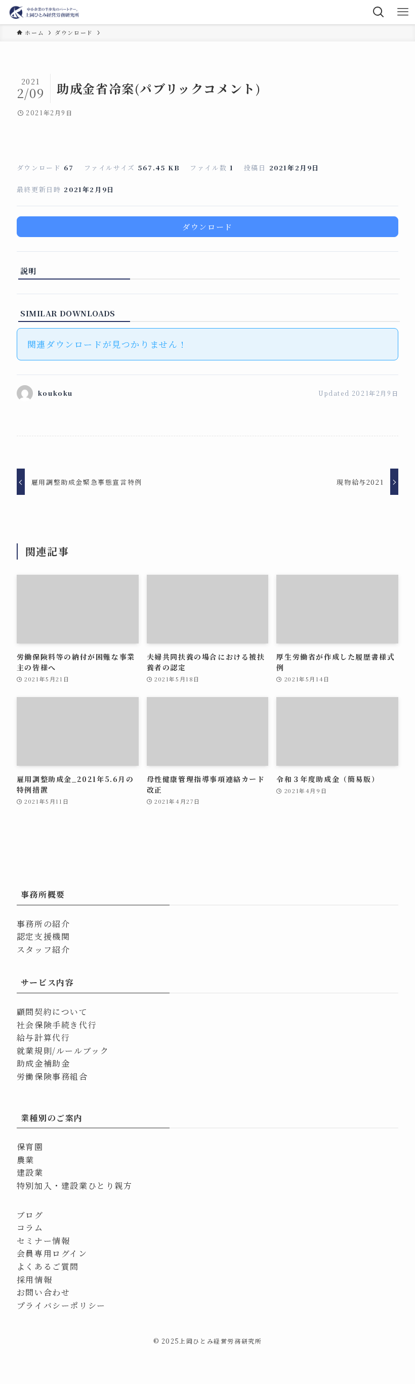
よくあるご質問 (48, 1266)
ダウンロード (207, 226)
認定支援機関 (43, 936)
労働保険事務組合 (52, 1076)
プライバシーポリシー (61, 1305)
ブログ (30, 1215)
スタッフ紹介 (43, 949)
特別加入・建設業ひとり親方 (75, 1185)
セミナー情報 (43, 1241)
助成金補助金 (43, 1063)
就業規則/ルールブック (63, 1050)
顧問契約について (52, 1012)
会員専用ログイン (52, 1253)
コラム (30, 1227)
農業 (25, 1160)
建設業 (30, 1172)
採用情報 (34, 1279)
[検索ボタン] (378, 12)
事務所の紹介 (43, 924)
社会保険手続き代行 (57, 1025)
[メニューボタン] (403, 12)
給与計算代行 (43, 1037)
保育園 (30, 1146)
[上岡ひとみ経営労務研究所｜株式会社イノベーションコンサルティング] (44, 12)
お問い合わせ (43, 1292)
